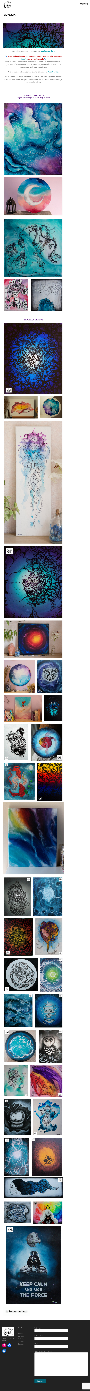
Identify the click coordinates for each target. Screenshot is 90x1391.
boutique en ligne (48, 51)
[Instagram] (4, 1345)
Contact (20, 1344)
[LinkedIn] (4, 1351)
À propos (21, 1336)
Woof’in (24, 59)
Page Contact (53, 72)
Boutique (21, 1341)
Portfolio (21, 1339)
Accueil (20, 1334)
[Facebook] (9, 1345)
